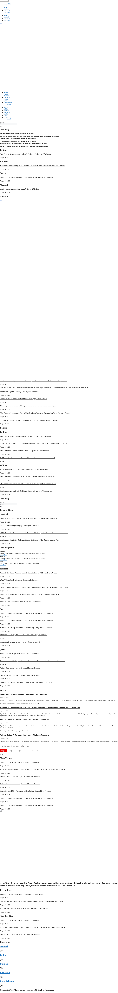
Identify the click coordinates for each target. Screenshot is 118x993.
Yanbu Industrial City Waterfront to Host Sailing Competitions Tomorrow (26, 628)
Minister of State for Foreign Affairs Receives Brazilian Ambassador (24, 469)
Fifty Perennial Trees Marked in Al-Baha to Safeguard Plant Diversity (24, 908)
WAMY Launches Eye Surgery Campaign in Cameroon (19, 526)
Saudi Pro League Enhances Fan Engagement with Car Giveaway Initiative (26, 177)
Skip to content (4, 1)
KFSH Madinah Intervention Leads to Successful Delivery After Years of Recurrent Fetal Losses (34, 533)
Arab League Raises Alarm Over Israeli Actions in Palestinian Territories (25, 154)
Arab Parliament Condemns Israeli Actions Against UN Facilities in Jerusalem (27, 477)
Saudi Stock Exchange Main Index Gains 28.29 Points (19, 189)
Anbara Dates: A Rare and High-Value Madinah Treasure (20, 668)
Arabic (9, 104)
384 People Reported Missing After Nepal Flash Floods (19, 392)
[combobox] (8, 124)
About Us (6, 9)
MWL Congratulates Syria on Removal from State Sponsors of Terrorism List (27, 458)
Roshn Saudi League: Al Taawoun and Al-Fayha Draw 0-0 (21, 642)
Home (5, 7)
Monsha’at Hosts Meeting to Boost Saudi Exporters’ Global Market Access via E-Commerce (32, 166)
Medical (6, 99)
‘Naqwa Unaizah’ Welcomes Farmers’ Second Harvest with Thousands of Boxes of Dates (31, 901)
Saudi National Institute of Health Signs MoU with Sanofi (20, 602)
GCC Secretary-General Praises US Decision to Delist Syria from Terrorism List (28, 484)
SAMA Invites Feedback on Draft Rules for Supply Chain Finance (23, 399)
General (6, 92)
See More (3, 565)
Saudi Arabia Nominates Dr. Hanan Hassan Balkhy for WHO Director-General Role (29, 540)
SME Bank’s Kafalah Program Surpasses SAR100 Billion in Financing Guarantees (29, 420)
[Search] (0, 506)
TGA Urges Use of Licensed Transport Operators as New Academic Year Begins (28, 406)
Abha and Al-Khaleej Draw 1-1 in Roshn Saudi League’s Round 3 (23, 635)
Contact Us (7, 10)
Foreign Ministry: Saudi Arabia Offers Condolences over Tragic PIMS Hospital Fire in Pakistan (33, 443)
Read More (3, 555)
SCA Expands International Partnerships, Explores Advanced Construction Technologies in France (35, 413)
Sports (5, 101)
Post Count (7, 12)
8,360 (34, 751)
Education (7, 97)
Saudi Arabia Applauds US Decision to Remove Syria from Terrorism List (26, 491)
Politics (6, 94)
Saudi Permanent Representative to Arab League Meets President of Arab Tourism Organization (33, 381)
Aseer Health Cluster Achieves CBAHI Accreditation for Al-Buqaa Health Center (28, 518)
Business (6, 96)
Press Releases (8, 102)
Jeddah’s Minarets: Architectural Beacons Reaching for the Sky (22, 894)
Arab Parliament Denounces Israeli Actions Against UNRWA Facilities (24, 451)
